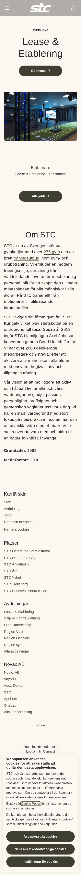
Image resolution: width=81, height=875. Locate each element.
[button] (73, 7)
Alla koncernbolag (18, 712)
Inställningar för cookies (41, 861)
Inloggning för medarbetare (40, 746)
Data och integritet (18, 522)
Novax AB (11, 672)
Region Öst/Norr (16, 638)
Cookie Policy (30, 803)
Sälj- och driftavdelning (22, 618)
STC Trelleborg (16, 584)
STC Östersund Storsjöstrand (27, 551)
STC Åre (10, 571)
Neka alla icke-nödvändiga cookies (40, 849)
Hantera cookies (16, 529)
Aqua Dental (13, 686)
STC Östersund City (19, 558)
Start (7, 502)
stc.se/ (40, 725)
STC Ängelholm (16, 564)
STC (7, 692)
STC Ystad (12, 577)
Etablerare (40, 167)
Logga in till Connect (40, 751)
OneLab (10, 705)
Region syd (13, 645)
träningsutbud (26, 258)
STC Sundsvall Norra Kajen (25, 591)
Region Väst (13, 632)
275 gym (52, 251)
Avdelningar (13, 509)
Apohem (10, 699)
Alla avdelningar (16, 651)
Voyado (10, 679)
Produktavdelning (17, 625)
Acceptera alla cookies (40, 836)
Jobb (8, 515)
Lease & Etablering (19, 612)
